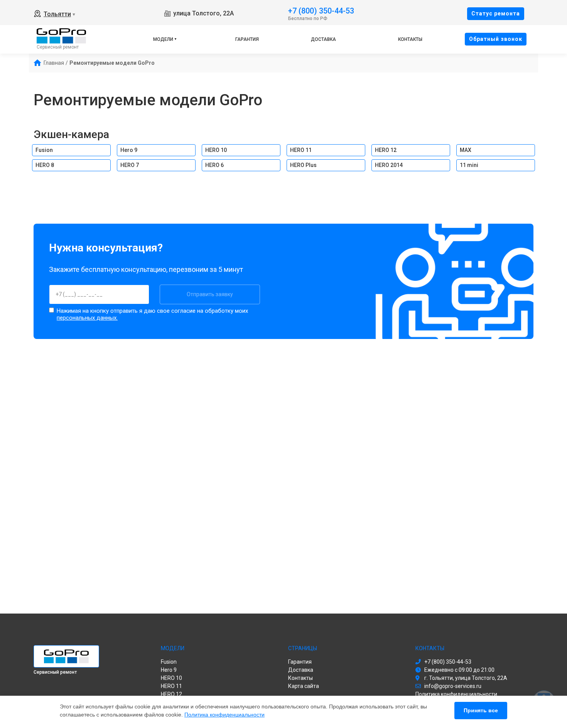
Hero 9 (128, 150)
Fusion (44, 150)
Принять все (481, 710)
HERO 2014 (389, 165)
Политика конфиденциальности (224, 715)
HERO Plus (303, 165)
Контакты (410, 39)
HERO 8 (44, 165)
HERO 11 (301, 150)
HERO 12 (386, 150)
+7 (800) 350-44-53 (321, 10)
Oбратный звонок (495, 39)
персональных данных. (87, 317)
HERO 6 (214, 165)
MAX (465, 150)
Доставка (323, 39)
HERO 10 (216, 150)
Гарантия (247, 39)
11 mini (469, 165)
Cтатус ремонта (495, 13)
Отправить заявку (210, 294)
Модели (163, 39)
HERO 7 (129, 165)
